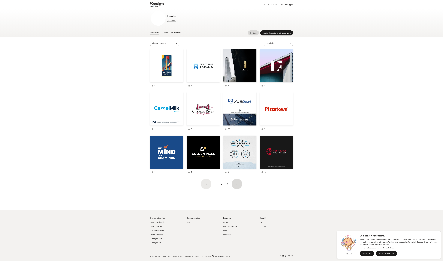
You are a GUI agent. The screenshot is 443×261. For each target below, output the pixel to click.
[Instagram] (292, 256)
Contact (263, 226)
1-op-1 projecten (156, 226)
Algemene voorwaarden (182, 256)
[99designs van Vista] (157, 4)
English (227, 256)
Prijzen (225, 222)
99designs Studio (156, 239)
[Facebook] (280, 256)
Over (261, 222)
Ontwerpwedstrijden (157, 222)
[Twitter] (283, 256)
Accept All (366, 253)
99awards (227, 234)
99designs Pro (155, 243)
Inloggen (289, 4)
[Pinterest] (289, 256)
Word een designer (230, 226)
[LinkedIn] (286, 256)
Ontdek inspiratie (156, 234)
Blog (225, 230)
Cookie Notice (388, 248)
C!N (350, 253)
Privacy (196, 256)
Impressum (206, 256)
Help (188, 222)
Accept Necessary (386, 253)
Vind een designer (157, 230)
